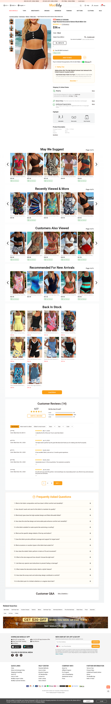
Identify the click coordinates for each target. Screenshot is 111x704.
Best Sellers (6, 609)
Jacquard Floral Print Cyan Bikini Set (53, 255)
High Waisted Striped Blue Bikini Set (19, 216)
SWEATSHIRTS (35, 10)
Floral (86, 609)
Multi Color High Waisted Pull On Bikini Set (72, 216)
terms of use (53, 692)
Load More (52, 392)
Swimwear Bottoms (57, 609)
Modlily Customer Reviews (18, 680)
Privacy (61, 654)
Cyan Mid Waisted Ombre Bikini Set (87, 255)
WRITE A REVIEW (36, 416)
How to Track (14, 676)
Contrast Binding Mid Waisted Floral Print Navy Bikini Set (93, 176)
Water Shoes (79, 609)
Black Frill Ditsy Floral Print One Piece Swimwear (74, 333)
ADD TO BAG (67, 58)
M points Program (43, 672)
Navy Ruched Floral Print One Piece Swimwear (22, 385)
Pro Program (65, 672)
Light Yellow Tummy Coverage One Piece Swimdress (24, 333)
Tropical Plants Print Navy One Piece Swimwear (56, 295)
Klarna (88, 674)
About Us (64, 668)
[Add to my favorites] (84, 57)
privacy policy (61, 692)
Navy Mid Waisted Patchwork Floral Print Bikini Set (23, 295)
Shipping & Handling (16, 672)
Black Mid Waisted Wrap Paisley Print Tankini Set (74, 359)
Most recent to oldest (26, 426)
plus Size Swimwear (69, 609)
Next (57, 483)
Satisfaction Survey (67, 676)
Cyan (5, 613)
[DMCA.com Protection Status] (82, 686)
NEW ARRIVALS (13, 10)
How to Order (42, 670)
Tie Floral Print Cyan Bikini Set (35, 176)
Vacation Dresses (25, 609)
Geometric (92, 609)
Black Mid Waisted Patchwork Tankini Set (38, 359)
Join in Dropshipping (67, 674)
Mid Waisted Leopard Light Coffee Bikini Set (72, 255)
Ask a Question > (63, 593)
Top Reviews (14, 426)
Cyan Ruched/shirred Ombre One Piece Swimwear (23, 255)
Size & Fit (13, 674)
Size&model (90, 37)
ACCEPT (88, 701)
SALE (100, 10)
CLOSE (101, 701)
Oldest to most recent (39, 426)
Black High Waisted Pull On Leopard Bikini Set (56, 176)
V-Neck (16, 613)
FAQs (12, 668)
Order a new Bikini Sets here (88, 39)
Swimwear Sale (15, 609)
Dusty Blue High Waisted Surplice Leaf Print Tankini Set (42, 385)
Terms (57, 654)
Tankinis (34, 609)
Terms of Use (90, 668)
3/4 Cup (10, 613)
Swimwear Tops (47, 609)
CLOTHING (91, 10)
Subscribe (96, 642)
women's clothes (13, 16)
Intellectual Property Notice (94, 672)
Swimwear (22, 16)
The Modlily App (91, 676)
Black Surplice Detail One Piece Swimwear (55, 216)
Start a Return (42, 680)
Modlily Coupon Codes (17, 678)
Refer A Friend (90, 678)
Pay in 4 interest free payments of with (68, 62)
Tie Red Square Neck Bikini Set (86, 216)
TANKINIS (69, 10)
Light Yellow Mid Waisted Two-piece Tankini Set (23, 359)
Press (63, 678)
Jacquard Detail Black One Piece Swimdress (89, 295)
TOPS (24, 10)
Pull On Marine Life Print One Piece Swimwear (73, 295)
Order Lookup (42, 678)
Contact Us (41, 676)
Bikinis (27, 16)
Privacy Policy (90, 670)
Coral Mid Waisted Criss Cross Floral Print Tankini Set (58, 333)
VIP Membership (43, 674)
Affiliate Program (66, 670)
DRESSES (46, 10)
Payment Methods (43, 668)
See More (55, 135)
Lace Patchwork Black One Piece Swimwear (39, 295)
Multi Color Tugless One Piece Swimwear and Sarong (41, 255)
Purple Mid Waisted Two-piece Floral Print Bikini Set (74, 176)
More (93, 91)
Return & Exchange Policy (18, 670)
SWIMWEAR (58, 10)
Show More (73, 80)
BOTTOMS (80, 10)
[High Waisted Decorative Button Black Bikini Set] (33, 44)
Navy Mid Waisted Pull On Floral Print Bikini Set (22, 176)
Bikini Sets (33, 16)
